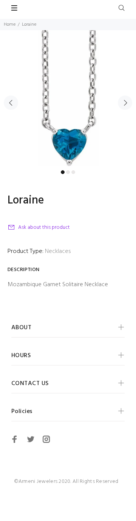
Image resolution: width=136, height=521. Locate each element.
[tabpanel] (68, 98)
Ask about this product (44, 227)
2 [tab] (68, 172)
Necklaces (58, 251)
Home (9, 24)
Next (125, 103)
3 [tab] (73, 172)
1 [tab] (63, 172)
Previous (11, 103)
